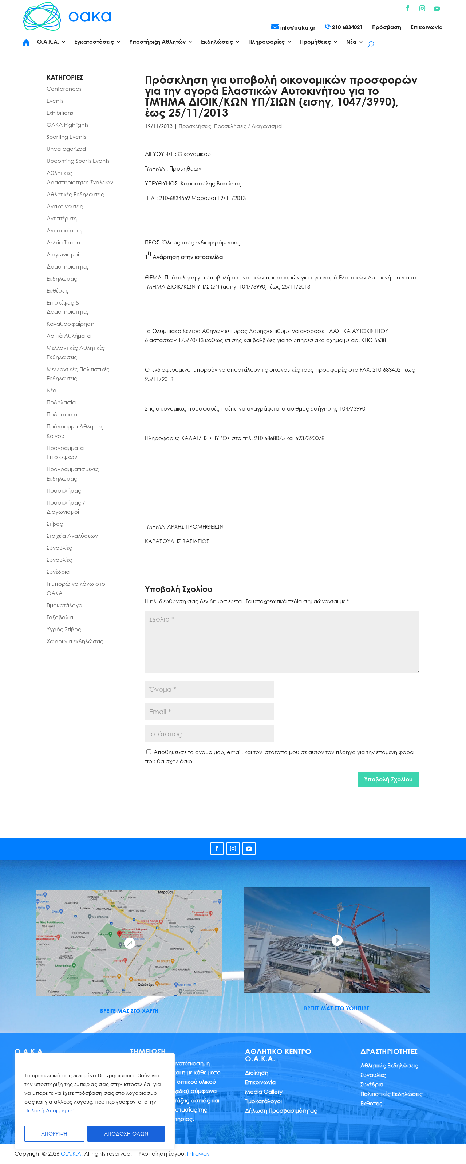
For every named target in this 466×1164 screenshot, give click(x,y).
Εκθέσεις (58, 290)
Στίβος (55, 523)
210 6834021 (347, 27)
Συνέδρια (58, 571)
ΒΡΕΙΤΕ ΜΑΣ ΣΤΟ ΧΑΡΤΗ (129, 1010)
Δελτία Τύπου (63, 242)
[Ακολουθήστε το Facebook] (408, 8)
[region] (95, 1101)
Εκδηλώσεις (62, 278)
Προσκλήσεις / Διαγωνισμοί (248, 125)
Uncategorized (66, 148)
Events (55, 100)
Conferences (64, 88)
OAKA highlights (67, 124)
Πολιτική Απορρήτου (49, 1110)
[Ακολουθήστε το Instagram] (422, 8)
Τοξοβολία (60, 617)
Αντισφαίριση (64, 230)
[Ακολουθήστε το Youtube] (437, 8)
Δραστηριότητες (68, 266)
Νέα (51, 390)
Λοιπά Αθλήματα (69, 335)
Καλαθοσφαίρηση (70, 323)
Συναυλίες (59, 547)
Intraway (198, 1153)
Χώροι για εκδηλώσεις (75, 641)
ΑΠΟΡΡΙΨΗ (54, 1133)
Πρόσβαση (386, 27)
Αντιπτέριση (62, 218)
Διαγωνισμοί (63, 254)
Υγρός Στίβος (64, 629)
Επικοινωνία (427, 27)
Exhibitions (60, 112)
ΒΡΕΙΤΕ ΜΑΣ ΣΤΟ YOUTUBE (337, 1008)
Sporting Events (66, 136)
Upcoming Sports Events (78, 160)
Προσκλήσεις (195, 125)
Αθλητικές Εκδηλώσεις (75, 194)
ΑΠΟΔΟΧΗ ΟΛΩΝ (126, 1133)
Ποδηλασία (61, 402)
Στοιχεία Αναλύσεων (72, 535)
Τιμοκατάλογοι (65, 605)
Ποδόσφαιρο (64, 414)
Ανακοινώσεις (65, 206)
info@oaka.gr (297, 27)
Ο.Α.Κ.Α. (72, 1153)
